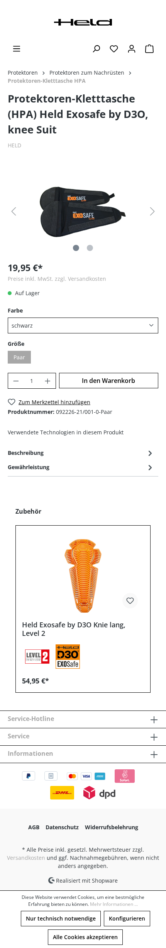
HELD (14, 145)
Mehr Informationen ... (114, 904)
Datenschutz (62, 827)
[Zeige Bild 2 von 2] (90, 248)
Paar (19, 357)
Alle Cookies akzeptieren (85, 937)
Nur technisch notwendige (61, 918)
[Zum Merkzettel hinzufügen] (130, 600)
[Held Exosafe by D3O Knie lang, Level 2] (83, 576)
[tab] (81, 453)
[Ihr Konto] (132, 48)
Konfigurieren (127, 918)
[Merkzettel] (114, 48)
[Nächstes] (152, 211)
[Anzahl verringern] (16, 381)
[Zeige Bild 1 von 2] (76, 248)
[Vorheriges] (13, 211)
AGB (33, 827)
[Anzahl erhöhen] (48, 381)
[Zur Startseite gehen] (83, 21)
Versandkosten (26, 857)
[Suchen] (96, 48)
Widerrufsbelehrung (111, 827)
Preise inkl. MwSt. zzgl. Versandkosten (57, 278)
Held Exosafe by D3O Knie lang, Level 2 (73, 628)
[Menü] (16, 48)
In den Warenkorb (108, 380)
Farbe (15, 310)
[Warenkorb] (149, 48)
